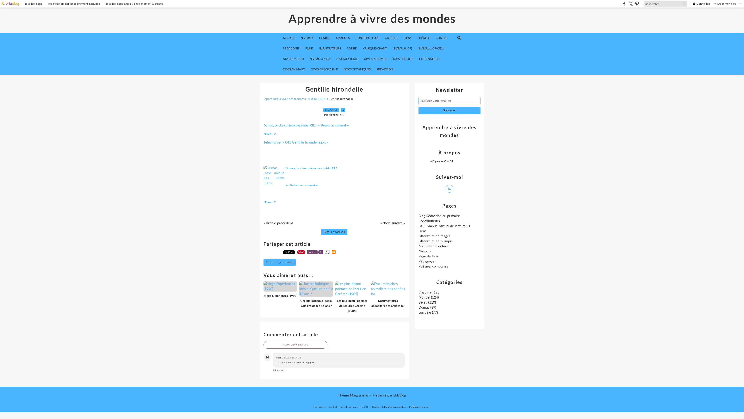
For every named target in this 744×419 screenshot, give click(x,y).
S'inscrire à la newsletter (279, 262)
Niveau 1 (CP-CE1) (430, 48)
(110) (427, 302)
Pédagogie (291, 48)
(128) (429, 292)
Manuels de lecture (433, 246)
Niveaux (424, 251)
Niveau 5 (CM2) (375, 59)
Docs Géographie (324, 69)
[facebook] (624, 4)
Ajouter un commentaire (295, 344)
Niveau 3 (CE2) (320, 59)
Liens (422, 231)
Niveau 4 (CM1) (347, 59)
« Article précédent (278, 223)
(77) (428, 312)
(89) (427, 307)
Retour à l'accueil (334, 232)
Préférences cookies (419, 407)
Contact (333, 407)
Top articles (319, 407)
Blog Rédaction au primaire (439, 216)
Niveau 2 (270, 134)
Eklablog (399, 395)
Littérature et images (434, 236)
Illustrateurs (330, 48)
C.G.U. (365, 407)
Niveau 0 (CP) (402, 48)
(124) (428, 297)
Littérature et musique (435, 241)
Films (309, 48)
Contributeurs (429, 221)
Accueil (289, 38)
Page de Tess (428, 256)
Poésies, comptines (433, 266)
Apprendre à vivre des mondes (372, 19)
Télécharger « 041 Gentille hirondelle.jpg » (296, 142)
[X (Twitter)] (630, 4)
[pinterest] (637, 4)
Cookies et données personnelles (389, 407)
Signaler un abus (349, 407)
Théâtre (423, 38)
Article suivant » (392, 223)
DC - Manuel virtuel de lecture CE (444, 226)
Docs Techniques (357, 69)
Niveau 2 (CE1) (293, 59)
